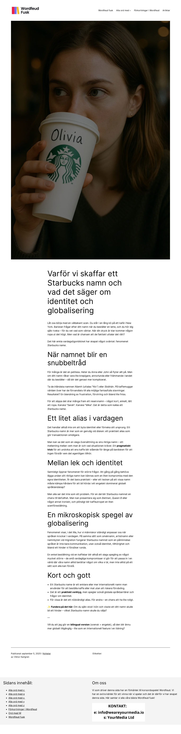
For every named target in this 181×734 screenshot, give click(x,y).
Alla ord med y (16, 701)
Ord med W (14, 713)
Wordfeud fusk (16, 717)
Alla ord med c (16, 690)
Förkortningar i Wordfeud (22, 709)
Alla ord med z (16, 705)
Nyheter (47, 653)
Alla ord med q (16, 694)
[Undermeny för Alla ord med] (130, 10)
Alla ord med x (16, 697)
